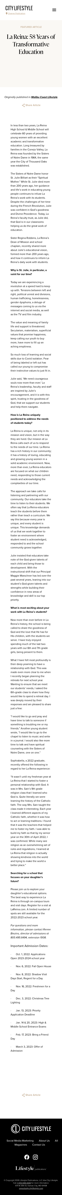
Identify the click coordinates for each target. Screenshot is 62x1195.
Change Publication (16, 13)
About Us (44, 1140)
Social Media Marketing (20, 1140)
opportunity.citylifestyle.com (31, 1188)
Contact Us (38, 1144)
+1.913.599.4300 (24, 1183)
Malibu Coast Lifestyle (44, 97)
